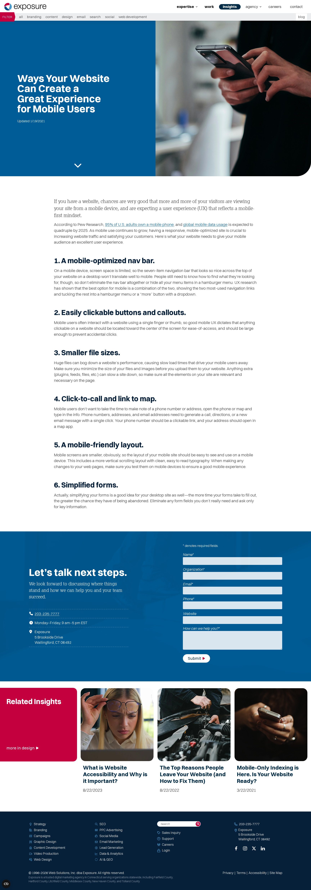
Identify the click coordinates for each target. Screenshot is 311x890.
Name (188, 554)
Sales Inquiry (171, 833)
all (21, 17)
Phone (188, 599)
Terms (241, 873)
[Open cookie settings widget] (6, 884)
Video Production (46, 853)
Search (95, 17)
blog (301, 17)
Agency (252, 6)
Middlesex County (80, 881)
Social (109, 17)
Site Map (276, 873)
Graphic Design (45, 842)
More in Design (20, 747)
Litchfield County (58, 881)
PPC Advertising (111, 830)
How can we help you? (201, 628)
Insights (230, 6)
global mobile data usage (205, 224)
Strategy (40, 824)
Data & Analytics (111, 853)
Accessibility (258, 873)
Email (81, 17)
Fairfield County (163, 877)
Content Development (49, 848)
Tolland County (131, 881)
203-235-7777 (47, 614)
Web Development (133, 17)
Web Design (43, 859)
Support (168, 839)
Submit (194, 658)
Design (67, 17)
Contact (296, 6)
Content (52, 17)
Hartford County (38, 881)
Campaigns (42, 836)
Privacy (228, 873)
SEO (103, 824)
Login (166, 850)
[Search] (198, 824)
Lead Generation (111, 848)
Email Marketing (111, 842)
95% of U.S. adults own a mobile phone (139, 224)
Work (209, 6)
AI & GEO (106, 859)
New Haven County (104, 881)
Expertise (185, 6)
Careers (275, 6)
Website (189, 613)
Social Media (109, 836)
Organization (193, 569)
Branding (34, 17)
